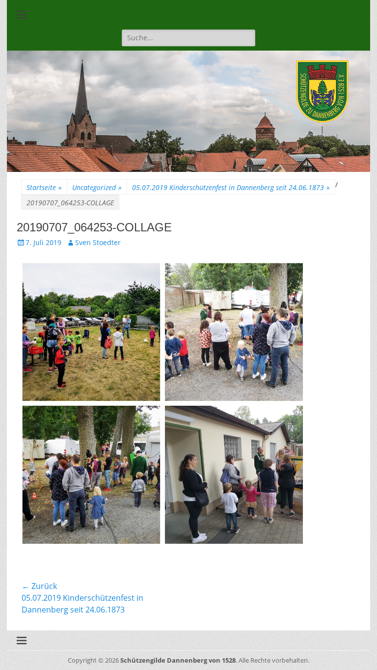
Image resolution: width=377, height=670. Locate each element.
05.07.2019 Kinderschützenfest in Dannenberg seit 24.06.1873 (231, 187)
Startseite (44, 187)
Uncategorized (97, 187)
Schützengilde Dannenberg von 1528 (178, 660)
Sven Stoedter (98, 242)
